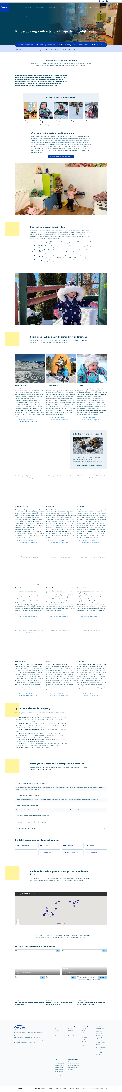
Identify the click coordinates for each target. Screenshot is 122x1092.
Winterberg (84, 1028)
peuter (88, 140)
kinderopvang (37, 140)
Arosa (53, 393)
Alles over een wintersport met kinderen (61, 156)
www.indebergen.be (59, 1075)
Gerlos (83, 1043)
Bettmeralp (31, 678)
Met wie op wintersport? (47, 45)
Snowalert (70, 1061)
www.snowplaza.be (59, 1067)
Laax (29, 389)
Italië (56, 50)
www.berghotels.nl (59, 1076)
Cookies (64, 1088)
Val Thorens (84, 1037)
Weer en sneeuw (40, 7)
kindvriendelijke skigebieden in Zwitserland (63, 140)
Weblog (62, 7)
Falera (34, 389)
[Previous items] (17, 45)
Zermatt (102, 670)
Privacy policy (58, 1088)
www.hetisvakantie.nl (59, 1063)
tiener (41, 142)
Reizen (56, 1034)
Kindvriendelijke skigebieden (23, 45)
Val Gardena (98, 1044)
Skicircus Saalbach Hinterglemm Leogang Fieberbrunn (101, 1047)
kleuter (33, 142)
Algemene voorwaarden (40, 1088)
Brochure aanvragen (73, 1067)
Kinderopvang (66, 45)
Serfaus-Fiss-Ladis (100, 1039)
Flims (25, 389)
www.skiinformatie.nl (59, 1065)
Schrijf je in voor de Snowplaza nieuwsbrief (89, 465)
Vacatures (83, 1088)
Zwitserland (71, 1036)
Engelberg (80, 510)
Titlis (95, 515)
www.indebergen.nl (59, 1061)
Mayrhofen (84, 1032)
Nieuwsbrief (80, 7)
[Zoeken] (106, 7)
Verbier (58, 527)
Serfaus (83, 1039)
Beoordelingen (88, 7)
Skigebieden (28, 7)
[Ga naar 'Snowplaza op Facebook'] (99, 1)
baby (84, 140)
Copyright (50, 1088)
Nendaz (68, 521)
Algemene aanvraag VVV (73, 1065)
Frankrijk (63, 50)
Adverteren (71, 1088)
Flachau (83, 1036)
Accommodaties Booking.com (90, 420)
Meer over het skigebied (26, 419)
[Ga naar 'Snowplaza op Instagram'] (107, 1)
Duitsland (72, 50)
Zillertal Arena (99, 1054)
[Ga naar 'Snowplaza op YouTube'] (103, 1)
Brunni (90, 515)
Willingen (84, 1041)
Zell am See (84, 1034)
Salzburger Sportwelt (100, 1037)
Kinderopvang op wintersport (34, 50)
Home (16, 16)
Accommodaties (52, 7)
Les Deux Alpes (99, 1051)
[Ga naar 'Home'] (4, 7)
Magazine (96, 7)
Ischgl (83, 1030)
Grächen (79, 389)
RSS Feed (70, 1069)
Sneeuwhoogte (58, 1032)
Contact (77, 1088)
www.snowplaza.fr (58, 1078)
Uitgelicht (70, 7)
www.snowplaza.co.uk (59, 1073)
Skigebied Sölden (99, 1052)
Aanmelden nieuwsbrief (73, 1063)
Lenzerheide (60, 393)
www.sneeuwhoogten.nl (60, 1069)
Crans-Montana (19, 591)
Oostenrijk (49, 50)
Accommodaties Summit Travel (28, 422)
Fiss (83, 1045)
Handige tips (98, 45)
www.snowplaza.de (59, 1071)
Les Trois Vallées (99, 1035)
